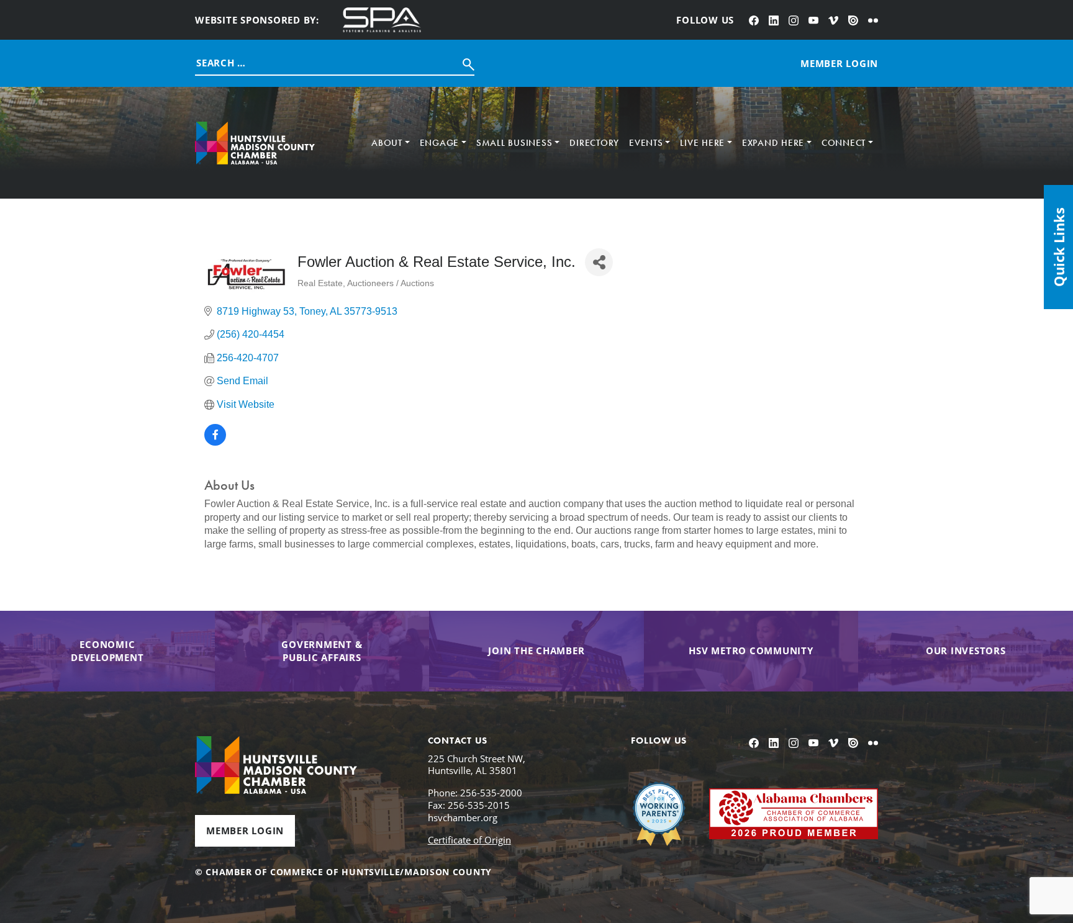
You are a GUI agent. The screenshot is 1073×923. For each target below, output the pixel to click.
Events (646, 143)
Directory (594, 143)
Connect (844, 143)
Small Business (514, 143)
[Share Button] (599, 262)
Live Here (702, 143)
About (386, 143)
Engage (440, 143)
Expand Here (773, 143)
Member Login (245, 830)
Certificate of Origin (469, 840)
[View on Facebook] (215, 442)
